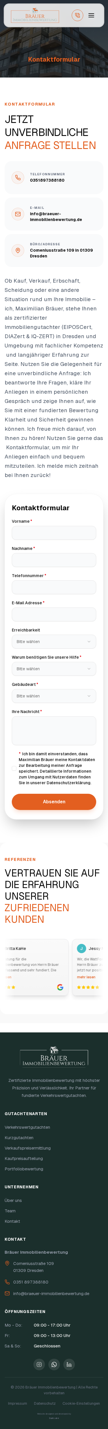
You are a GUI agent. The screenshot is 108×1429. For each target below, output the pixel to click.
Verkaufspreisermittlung (28, 1148)
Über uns (13, 1200)
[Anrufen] (77, 15)
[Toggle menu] (91, 15)
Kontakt (12, 1221)
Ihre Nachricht (40, 711)
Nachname (37, 548)
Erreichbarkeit (26, 630)
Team (10, 1210)
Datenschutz (45, 1403)
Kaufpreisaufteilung (24, 1158)
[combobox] (54, 642)
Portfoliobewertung (24, 1168)
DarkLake (54, 1418)
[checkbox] (14, 768)
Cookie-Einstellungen (81, 1403)
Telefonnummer (42, 575)
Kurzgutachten (19, 1137)
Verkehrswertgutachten (27, 1127)
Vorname (35, 521)
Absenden (54, 801)
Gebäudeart (38, 684)
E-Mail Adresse (41, 602)
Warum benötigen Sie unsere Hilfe (54, 657)
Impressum (17, 1403)
